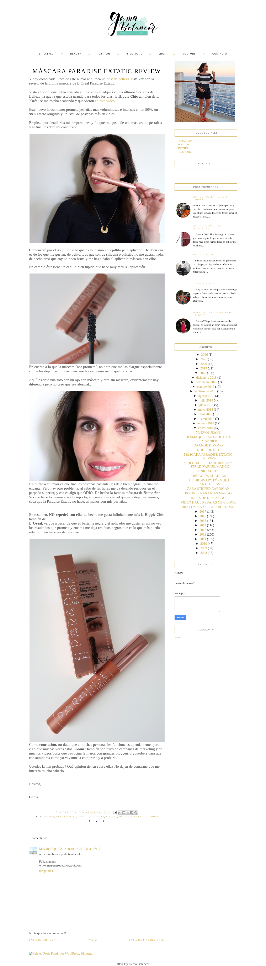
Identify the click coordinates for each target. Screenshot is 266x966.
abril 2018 (205, 414)
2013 (203, 530)
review (153, 816)
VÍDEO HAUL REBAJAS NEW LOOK (208, 502)
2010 (203, 543)
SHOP (162, 53)
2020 (203, 364)
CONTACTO (219, 53)
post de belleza (118, 79)
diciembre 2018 (206, 377)
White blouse (203, 254)
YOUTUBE (189, 53)
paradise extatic (132, 816)
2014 (203, 525)
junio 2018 (206, 405)
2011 (203, 539)
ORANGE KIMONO (208, 445)
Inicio (92, 940)
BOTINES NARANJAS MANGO (208, 493)
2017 (203, 511)
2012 (203, 534)
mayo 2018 (205, 409)
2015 (203, 520)
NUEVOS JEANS (208, 432)
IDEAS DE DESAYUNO (208, 498)
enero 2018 (205, 428)
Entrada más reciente (146, 940)
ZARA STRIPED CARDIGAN (208, 488)
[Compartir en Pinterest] (136, 813)
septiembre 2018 (205, 391)
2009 (203, 548)
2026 (204, 354)
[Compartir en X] (128, 813)
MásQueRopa (48, 848)
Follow (178, 637)
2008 (203, 552)
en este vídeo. (106, 101)
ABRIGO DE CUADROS (208, 475)
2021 (203, 359)
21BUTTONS (134, 53)
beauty (48, 816)
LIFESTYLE (46, 53)
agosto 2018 (206, 396)
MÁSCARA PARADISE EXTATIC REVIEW (208, 456)
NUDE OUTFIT (208, 450)
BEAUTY (75, 53)
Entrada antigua (42, 940)
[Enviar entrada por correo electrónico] (114, 812)
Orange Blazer (205, 283)
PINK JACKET (208, 471)
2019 (203, 368)
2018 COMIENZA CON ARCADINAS (208, 507)
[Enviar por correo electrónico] (120, 813)
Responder (46, 871)
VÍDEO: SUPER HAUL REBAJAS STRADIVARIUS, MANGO (208, 464)
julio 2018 (206, 400)
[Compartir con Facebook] (132, 813)
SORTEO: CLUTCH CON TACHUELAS (208, 227)
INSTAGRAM (185, 140)
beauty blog (66, 816)
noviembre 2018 (206, 382)
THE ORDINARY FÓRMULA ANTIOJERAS (208, 482)
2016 (203, 516)
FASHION (104, 53)
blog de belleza (91, 816)
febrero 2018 (205, 423)
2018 (203, 373)
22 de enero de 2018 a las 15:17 (79, 848)
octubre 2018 (205, 386)
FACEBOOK (184, 151)
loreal (111, 816)
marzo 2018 (206, 418)
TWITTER (183, 148)
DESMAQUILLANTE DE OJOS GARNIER (208, 439)
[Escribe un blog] (124, 813)
